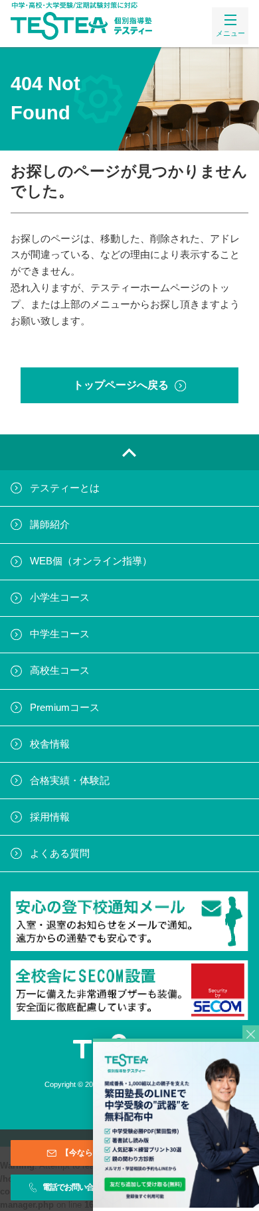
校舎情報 (50, 744)
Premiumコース (65, 707)
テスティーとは (65, 488)
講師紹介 (50, 524)
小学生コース (60, 597)
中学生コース (60, 634)
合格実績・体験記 (70, 780)
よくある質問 (60, 853)
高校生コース (60, 670)
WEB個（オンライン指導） (91, 561)
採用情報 (50, 817)
